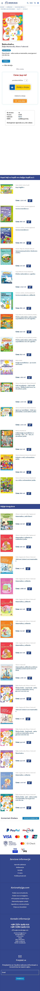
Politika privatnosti (20, 876)
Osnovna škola (19, 7)
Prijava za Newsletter (20, 907)
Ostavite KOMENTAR (31, 818)
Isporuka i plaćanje (20, 864)
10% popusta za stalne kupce (20, 898)
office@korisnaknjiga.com (20, 930)
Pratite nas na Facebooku (20, 893)
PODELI (5, 61)
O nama (20, 873)
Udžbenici (9, 7)
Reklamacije (20, 867)
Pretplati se (20, 978)
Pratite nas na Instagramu (20, 896)
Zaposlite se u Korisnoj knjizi (20, 904)
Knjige (2, 7)
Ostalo (25, 9)
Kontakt (20, 870)
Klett (19, 9)
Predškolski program (8, 9)
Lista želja (21, 101)
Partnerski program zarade (20, 901)
